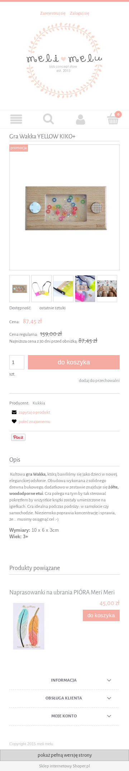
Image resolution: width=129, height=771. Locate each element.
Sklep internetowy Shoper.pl (64, 766)
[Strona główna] (64, 59)
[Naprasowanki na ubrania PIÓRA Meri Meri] (36, 626)
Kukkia (39, 403)
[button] (16, 119)
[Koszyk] (113, 119)
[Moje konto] (80, 119)
